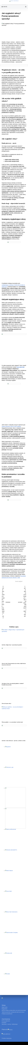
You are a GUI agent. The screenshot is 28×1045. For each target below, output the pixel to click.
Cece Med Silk (20, 367)
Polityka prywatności (7, 1013)
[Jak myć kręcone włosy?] (14, 694)
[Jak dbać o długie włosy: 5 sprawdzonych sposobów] (14, 636)
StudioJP (20, 1043)
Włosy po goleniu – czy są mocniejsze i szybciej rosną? (12, 722)
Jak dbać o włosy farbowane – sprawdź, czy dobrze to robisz (13, 740)
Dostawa (4, 1022)
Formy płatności (6, 1021)
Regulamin (4, 1008)
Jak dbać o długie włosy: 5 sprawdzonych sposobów (12, 644)
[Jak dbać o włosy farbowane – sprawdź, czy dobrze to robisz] (14, 732)
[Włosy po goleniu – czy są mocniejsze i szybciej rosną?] (14, 713)
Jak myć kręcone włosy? (6, 703)
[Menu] (25, 6)
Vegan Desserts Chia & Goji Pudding (11, 426)
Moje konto (4, 1007)
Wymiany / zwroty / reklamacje (10, 1024)
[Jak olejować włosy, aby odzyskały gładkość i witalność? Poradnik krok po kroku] (14, 675)
